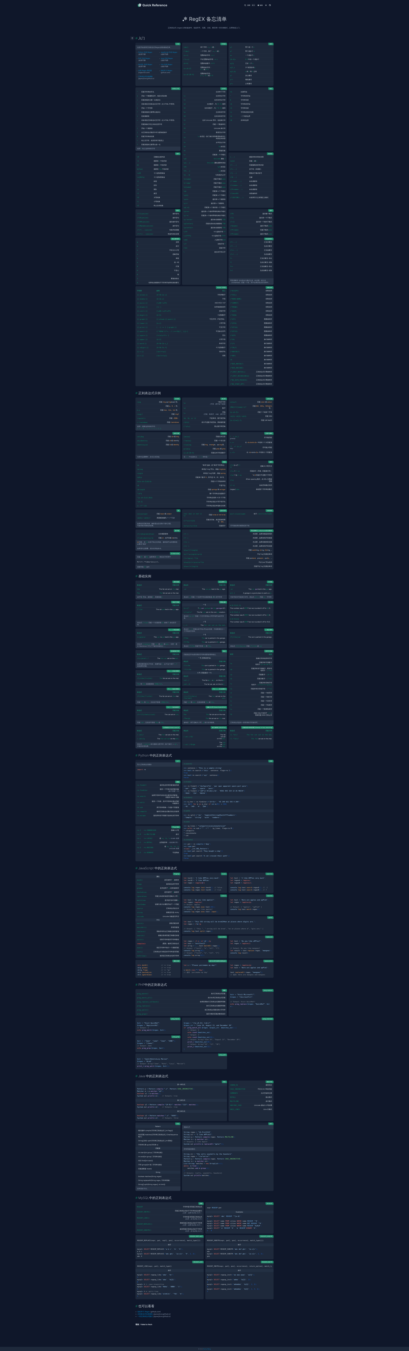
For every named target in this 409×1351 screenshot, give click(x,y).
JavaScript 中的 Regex (169, 52)
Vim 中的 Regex (166, 64)
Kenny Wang (207, 1349)
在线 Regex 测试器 (145, 70)
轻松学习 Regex (166, 70)
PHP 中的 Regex (144, 58)
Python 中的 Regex (145, 52)
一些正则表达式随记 (145, 1316)
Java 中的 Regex (167, 58)
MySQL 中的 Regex (145, 64)
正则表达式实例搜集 (145, 76)
